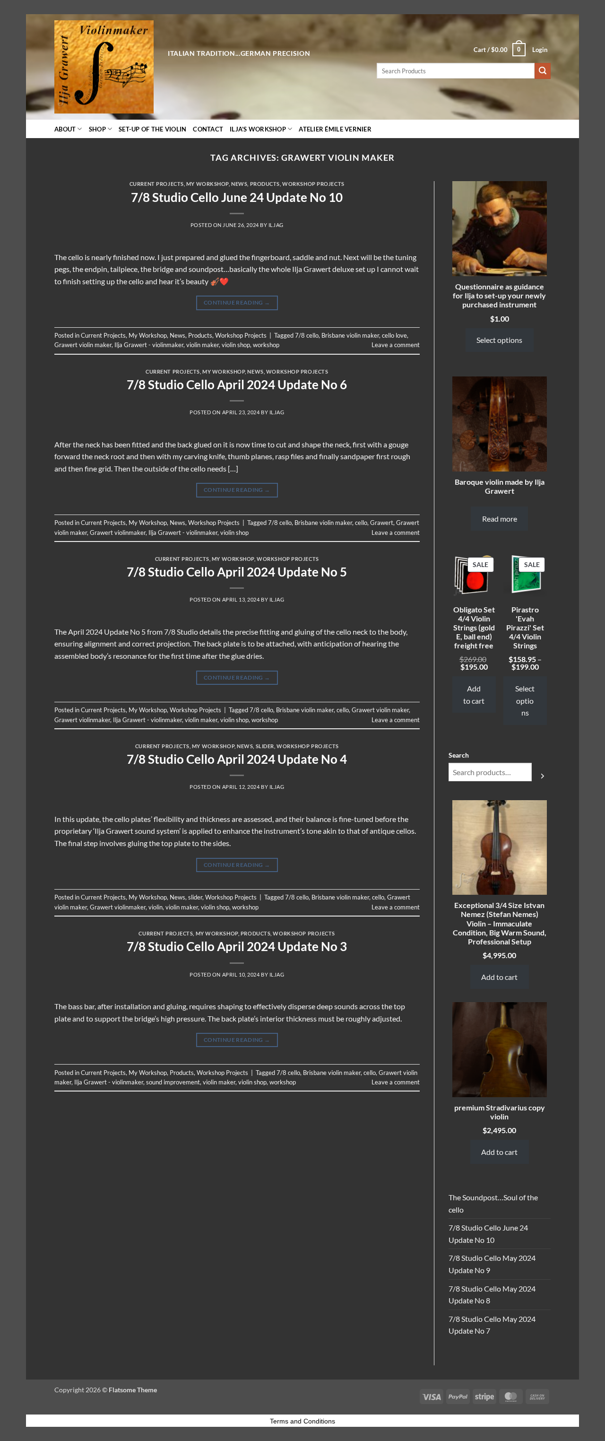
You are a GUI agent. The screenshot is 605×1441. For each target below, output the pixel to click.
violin (155, 907)
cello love (394, 335)
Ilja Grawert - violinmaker (148, 345)
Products (265, 184)
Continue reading (237, 302)
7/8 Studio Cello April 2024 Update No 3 (237, 946)
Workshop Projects (313, 184)
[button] (500, 49)
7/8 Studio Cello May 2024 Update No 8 (492, 1294)
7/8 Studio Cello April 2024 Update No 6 (237, 384)
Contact (208, 129)
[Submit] (543, 71)
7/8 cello (307, 335)
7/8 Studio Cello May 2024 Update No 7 (492, 1325)
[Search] (543, 775)
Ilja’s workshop (258, 129)
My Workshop (207, 184)
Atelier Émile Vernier (335, 129)
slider (265, 746)
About (65, 129)
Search (459, 755)
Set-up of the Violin (152, 129)
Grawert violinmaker (118, 532)
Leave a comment (396, 345)
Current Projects (157, 184)
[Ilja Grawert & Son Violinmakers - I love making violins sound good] (104, 67)
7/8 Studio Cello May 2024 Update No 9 (492, 1264)
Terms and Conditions (302, 1421)
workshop (266, 345)
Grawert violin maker (83, 345)
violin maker (202, 345)
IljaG (276, 225)
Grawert (381, 522)
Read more (499, 518)
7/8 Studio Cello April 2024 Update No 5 (237, 572)
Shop (97, 129)
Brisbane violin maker (350, 335)
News (239, 184)
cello (361, 522)
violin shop (236, 345)
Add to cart (473, 694)
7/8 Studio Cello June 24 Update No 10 (237, 197)
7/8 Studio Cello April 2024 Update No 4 (237, 759)
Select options (499, 339)
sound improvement (173, 1082)
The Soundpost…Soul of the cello (493, 1203)
